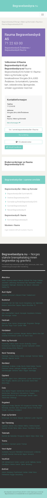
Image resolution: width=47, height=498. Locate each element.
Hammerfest (9, 313)
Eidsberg (10, 472)
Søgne (25, 454)
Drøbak (40, 280)
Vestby (4, 287)
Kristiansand (28, 452)
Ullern (35, 395)
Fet (31, 280)
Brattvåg (28, 344)
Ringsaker (30, 323)
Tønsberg (29, 464)
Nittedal (39, 283)
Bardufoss (5, 444)
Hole (16, 303)
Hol (13, 303)
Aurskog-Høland (12, 280)
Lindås (19, 336)
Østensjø (13, 397)
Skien (37, 436)
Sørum (29, 285)
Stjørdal (11, 358)
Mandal (10, 454)
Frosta (11, 356)
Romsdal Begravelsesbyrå (17, 220)
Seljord (27, 436)
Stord (27, 336)
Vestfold (5, 459)
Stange (37, 323)
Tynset (20, 325)
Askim (4, 472)
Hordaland (6, 330)
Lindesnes (37, 452)
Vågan (25, 370)
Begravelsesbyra (25, 6)
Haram (21, 344)
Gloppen (20, 418)
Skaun (25, 428)
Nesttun (29, 333)
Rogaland (6, 402)
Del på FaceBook (15, 147)
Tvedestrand (31, 295)
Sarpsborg (19, 474)
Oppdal (4, 428)
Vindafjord (18, 410)
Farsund (12, 452)
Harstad (13, 444)
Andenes (13, 366)
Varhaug (10, 410)
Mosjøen (24, 368)
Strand (29, 408)
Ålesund (20, 348)
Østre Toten (5, 383)
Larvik (27, 462)
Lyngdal (4, 454)
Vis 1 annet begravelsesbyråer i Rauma (23, 130)
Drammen (5, 303)
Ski (25, 285)
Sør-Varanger (6, 315)
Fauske (38, 366)
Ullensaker (35, 285)
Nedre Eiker (12, 305)
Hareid (34, 344)
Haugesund (27, 406)
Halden (25, 472)
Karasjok (23, 313)
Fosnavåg (5, 344)
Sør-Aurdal (25, 381)
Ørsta (14, 348)
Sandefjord (5, 464)
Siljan (33, 436)
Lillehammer (22, 378)
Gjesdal (17, 406)
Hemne (11, 426)
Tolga (10, 325)
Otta (3, 381)
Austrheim (16, 333)
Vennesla (30, 454)
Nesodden (32, 283)
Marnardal (18, 454)
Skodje (18, 346)
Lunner (29, 378)
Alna (3, 391)
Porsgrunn (21, 436)
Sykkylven (31, 346)
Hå (22, 406)
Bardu (23, 366)
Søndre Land (16, 381)
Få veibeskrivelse (24, 142)
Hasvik (17, 313)
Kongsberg (28, 303)
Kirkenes (38, 313)
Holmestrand (9, 462)
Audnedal (5, 452)
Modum (4, 305)
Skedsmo (20, 285)
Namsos (35, 356)
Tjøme (23, 464)
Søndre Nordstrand (8, 395)
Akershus (6, 277)
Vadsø (14, 315)
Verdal (17, 358)
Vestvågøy (32, 370)
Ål (35, 305)
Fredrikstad (18, 472)
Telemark (6, 433)
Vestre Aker (6, 397)
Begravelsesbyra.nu (10, 493)
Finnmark (5, 310)
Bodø (28, 366)
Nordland (5, 363)
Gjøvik (11, 378)
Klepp (40, 406)
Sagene (31, 393)
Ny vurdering (23, 135)
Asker (4, 280)
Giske (16, 344)
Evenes (32, 366)
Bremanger (6, 418)
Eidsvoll (26, 280)
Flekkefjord (19, 452)
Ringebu (8, 381)
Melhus (26, 426)
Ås (8, 287)
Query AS (21, 492)
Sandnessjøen (6, 370)
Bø (9, 436)
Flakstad (5, 368)
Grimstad (11, 295)
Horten (16, 462)
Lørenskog (12, 283)
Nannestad (21, 283)
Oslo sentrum (24, 393)
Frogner (13, 391)
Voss (31, 336)
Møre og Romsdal (28, 22)
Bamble (4, 436)
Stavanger (23, 408)
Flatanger (5, 356)
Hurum (21, 303)
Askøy (4, 333)
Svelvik (17, 464)
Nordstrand (15, 393)
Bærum (20, 280)
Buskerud (6, 300)
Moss (35, 472)
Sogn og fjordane (9, 415)
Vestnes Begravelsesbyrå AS (18, 198)
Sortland (15, 370)
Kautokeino (31, 313)
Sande (38, 462)
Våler (24, 325)
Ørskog (9, 348)
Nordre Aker (6, 393)
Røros (15, 428)
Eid (11, 418)
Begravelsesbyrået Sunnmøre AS (19, 194)
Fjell (42, 333)
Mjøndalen (39, 303)
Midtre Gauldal (34, 426)
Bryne (39, 408)
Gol (10, 303)
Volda (4, 348)
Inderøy (21, 356)
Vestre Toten (34, 381)
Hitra (15, 426)
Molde (13, 346)
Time (34, 408)
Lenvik (18, 444)
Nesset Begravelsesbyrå (16, 210)
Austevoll (10, 333)
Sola (17, 408)
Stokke (12, 464)
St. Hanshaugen (21, 395)
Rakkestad (5, 474)
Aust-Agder (6, 292)
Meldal (20, 426)
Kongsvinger (22, 323)
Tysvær (4, 410)
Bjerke (8, 391)
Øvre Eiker (30, 305)
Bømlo (35, 333)
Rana (35, 368)
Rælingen (13, 285)
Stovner (30, 395)
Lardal (22, 462)
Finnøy (12, 406)
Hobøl (30, 472)
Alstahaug (5, 366)
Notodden (13, 436)
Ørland (38, 428)
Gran (15, 378)
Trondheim (31, 428)
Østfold (5, 469)
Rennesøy (5, 408)
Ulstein (38, 346)
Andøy (18, 366)
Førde (15, 418)
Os (23, 336)
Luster (33, 418)
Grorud (27, 391)
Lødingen (17, 368)
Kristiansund (6, 346)
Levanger (28, 356)
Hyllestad (27, 418)
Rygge (12, 474)
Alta (3, 313)
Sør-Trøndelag (8, 423)
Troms (4, 441)
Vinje (41, 436)
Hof (3, 462)
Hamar (14, 323)
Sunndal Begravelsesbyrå (17, 206)
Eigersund (5, 406)
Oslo (4, 388)
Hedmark (5, 320)
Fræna (11, 344)
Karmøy (34, 406)
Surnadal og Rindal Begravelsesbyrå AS (22, 202)
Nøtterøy (33, 462)
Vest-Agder (7, 449)
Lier (34, 303)
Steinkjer (5, 358)
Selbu (20, 428)
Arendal (4, 295)
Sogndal (39, 418)
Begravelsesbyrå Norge (11, 22)
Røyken (18, 305)
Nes (26, 283)
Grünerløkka (35, 391)
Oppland (5, 375)
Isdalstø (4, 336)
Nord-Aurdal (36, 378)
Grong (16, 356)
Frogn (35, 280)
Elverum (4, 323)
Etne (38, 333)
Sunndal (24, 346)
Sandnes (12, 408)
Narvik (30, 368)
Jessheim (5, 283)
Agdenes (5, 426)
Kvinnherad (12, 336)
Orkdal (10, 428)
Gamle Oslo (20, 391)
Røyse (24, 305)
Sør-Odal (5, 325)
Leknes (11, 368)
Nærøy (41, 356)
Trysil (15, 325)
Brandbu (5, 378)
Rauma (39, 22)
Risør (24, 295)
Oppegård (5, 285)
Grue (9, 323)
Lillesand (18, 295)
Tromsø (24, 444)
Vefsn (21, 370)
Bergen (23, 333)
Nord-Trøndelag (8, 353)
